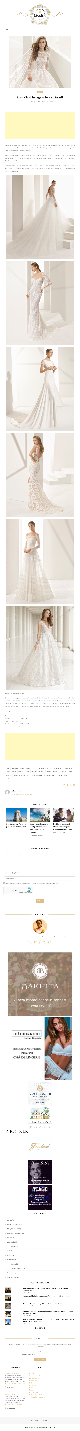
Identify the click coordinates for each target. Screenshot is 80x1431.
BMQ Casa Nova (12, 1224)
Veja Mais (63, 937)
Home (31, 1373)
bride (34, 768)
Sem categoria (12, 1277)
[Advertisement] (40, 125)
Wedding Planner (62, 775)
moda (49, 771)
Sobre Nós (34, 1420)
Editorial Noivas (16, 1268)
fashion (21, 771)
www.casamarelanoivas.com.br (16, 727)
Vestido (8, 775)
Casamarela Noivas (45, 768)
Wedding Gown (49, 775)
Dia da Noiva (68, 768)
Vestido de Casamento (21, 775)
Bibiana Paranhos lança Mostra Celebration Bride (43, 1304)
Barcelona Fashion (18, 768)
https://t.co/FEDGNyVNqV (15, 1383)
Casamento (57, 768)
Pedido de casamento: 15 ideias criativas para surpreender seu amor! (63, 826)
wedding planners (11, 779)
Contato (44, 1420)
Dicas (40, 92)
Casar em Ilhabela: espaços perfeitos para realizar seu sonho (47, 1296)
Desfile (13, 1246)
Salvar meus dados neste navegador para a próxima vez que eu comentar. (31, 883)
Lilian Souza (48, 102)
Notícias (10, 1259)
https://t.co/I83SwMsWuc (14, 1404)
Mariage (34, 771)
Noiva (55, 771)
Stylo (71, 771)
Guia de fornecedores (14, 1251)
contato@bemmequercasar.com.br (22, 794)
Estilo (14, 771)
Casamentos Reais (13, 1233)
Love (27, 771)
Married (41, 771)
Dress (8, 771)
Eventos (10, 1242)
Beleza (9, 1220)
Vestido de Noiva (36, 775)
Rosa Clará (63, 771)
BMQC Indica (11, 1229)
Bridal (28, 768)
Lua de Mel (11, 1255)
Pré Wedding (11, 1273)
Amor (7, 768)
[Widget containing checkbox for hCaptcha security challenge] (18, 890)
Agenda (13, 1264)
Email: (40, 1351)
